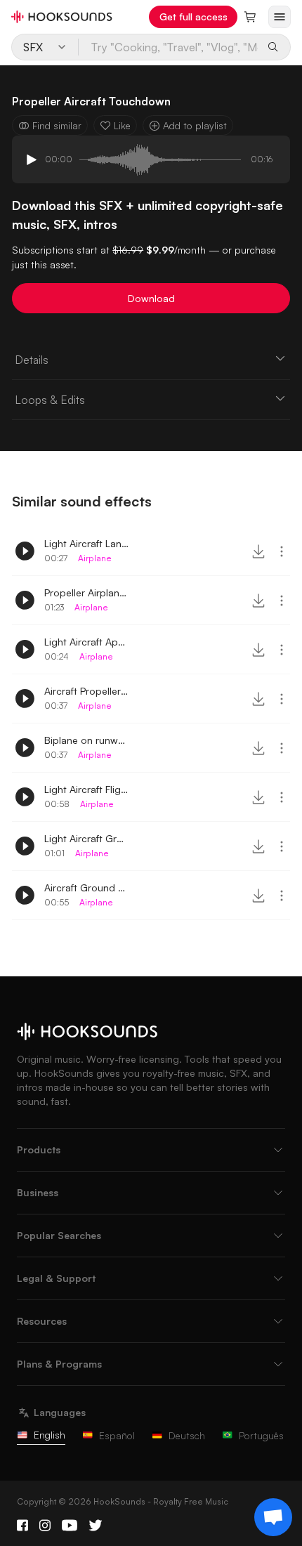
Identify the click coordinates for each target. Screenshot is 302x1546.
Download (151, 298)
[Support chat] (273, 1517)
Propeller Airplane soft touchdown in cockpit (86, 592)
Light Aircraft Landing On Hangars (86, 543)
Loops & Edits (50, 400)
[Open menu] (279, 17)
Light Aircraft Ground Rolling (86, 838)
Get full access (193, 16)
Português (261, 1435)
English (49, 1435)
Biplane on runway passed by (86, 740)
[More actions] (281, 551)
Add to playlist (195, 125)
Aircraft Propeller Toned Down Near (86, 691)
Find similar (56, 125)
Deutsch (187, 1435)
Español (117, 1435)
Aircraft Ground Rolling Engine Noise (86, 887)
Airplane (95, 558)
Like (122, 125)
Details (31, 360)
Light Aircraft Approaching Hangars (86, 642)
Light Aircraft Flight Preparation (86, 789)
